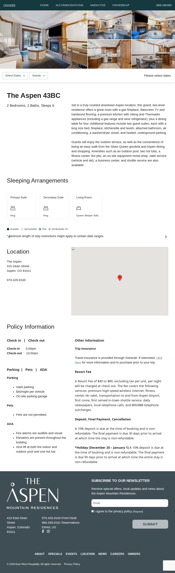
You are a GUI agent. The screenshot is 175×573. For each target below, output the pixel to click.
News (102, 554)
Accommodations (69, 5)
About (40, 554)
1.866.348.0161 (164, 5)
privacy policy (122, 511)
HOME (44, 5)
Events (71, 554)
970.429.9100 (51, 518)
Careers (117, 554)
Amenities (97, 5)
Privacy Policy (72, 564)
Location (88, 554)
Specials (55, 554)
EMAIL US (49, 527)
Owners (9, 5)
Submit (150, 524)
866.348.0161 (51, 522)
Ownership (120, 5)
